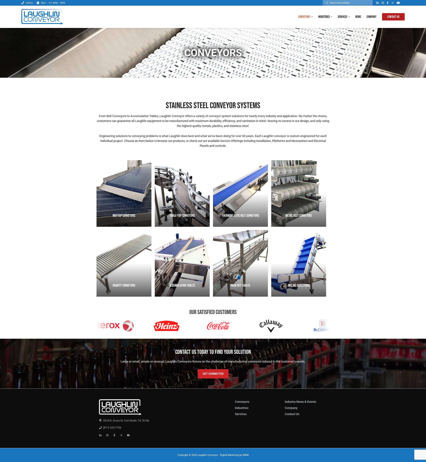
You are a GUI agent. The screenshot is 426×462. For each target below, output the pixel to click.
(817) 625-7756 (112, 427)
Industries (241, 408)
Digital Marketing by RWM (234, 455)
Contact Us (292, 414)
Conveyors (242, 401)
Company (291, 408)
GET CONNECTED (213, 373)
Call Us (29, 2)
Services (241, 414)
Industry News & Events (300, 401)
